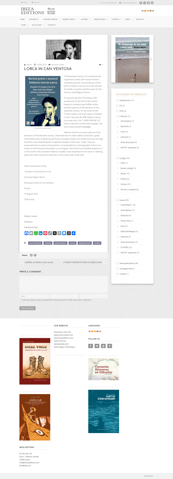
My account (36, 25)
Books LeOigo (127, 168)
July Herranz (60, 243)
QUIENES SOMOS (69, 19)
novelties (140, 19)
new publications (126, 263)
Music (123, 173)
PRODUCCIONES (100, 19)
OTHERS (124, 247)
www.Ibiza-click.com (62, 332)
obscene (124, 137)
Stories (124, 184)
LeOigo (122, 158)
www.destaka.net (61, 344)
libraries (54, 64)
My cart (36, 2)
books (122, 200)
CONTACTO (52, 25)
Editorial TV (34, 19)
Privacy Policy (148, 476)
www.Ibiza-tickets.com (63, 335)
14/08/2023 (41, 64)
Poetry (124, 179)
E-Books (123, 116)
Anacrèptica (126, 121)
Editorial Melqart (128, 231)
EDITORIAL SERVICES (51, 19)
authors (84, 19)
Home (22, 19)
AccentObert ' (127, 205)
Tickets (122, 274)
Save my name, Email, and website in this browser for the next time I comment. (56, 300)
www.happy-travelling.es (64, 347)
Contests (115, 19)
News (128, 19)
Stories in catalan (128, 189)
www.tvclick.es (60, 341)
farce (123, 131)
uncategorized (125, 268)
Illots (123, 163)
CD (120, 105)
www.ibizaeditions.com (63, 338)
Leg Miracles (84, 243)
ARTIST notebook (128, 147)
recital (97, 243)
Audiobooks (124, 100)
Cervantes (86, 127)
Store (23, 25)
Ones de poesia (127, 142)
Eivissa (48, 243)
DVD (121, 111)
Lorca (72, 243)
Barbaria (124, 126)
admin (29, 64)
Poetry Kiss (126, 220)
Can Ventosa (35, 243)
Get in (26, 2)
